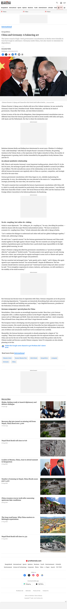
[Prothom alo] (6, 3)
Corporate (31, 567)
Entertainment (43, 7)
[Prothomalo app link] (27, 584)
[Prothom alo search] (57, 3)
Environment (8, 567)
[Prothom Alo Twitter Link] (30, 575)
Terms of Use (36, 590)
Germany (6, 362)
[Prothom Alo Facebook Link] (25, 575)
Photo (37, 567)
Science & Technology (20, 567)
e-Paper (47, 567)
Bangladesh (4, 7)
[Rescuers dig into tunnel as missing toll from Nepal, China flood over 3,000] (53, 428)
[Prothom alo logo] (33, 561)
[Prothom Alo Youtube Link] (38, 575)
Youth (36, 7)
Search (53, 567)
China (14, 362)
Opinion (24, 7)
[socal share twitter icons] (6, 55)
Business (30, 7)
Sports (19, 7)
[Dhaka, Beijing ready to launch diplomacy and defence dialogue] (53, 409)
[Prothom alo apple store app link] (39, 584)
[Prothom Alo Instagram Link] (34, 575)
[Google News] (42, 575)
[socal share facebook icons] (3, 55)
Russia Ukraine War (21, 358)
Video (41, 567)
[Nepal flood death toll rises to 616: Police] (53, 448)
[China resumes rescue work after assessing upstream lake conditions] (53, 505)
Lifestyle (50, 7)
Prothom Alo (19, 590)
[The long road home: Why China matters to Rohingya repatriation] (53, 524)
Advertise (28, 590)
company (54, 358)
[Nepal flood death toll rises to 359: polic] (53, 544)
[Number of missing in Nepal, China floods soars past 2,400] (53, 486)
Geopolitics (44, 358)
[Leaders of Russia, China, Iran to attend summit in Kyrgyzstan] (53, 467)
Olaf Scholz (33, 358)
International (12, 7)
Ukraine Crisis (7, 358)
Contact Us (45, 590)
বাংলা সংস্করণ (59, 567)
